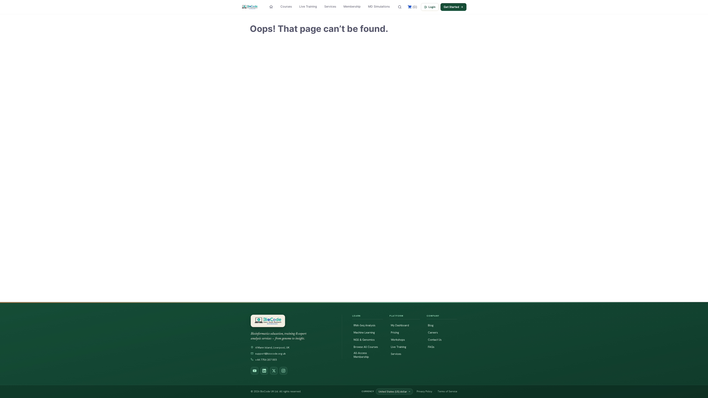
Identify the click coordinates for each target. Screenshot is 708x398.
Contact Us (435, 340)
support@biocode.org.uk (270, 353)
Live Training (308, 6)
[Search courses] (399, 7)
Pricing (395, 332)
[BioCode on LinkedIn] (264, 371)
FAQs (431, 347)
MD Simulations (379, 6)
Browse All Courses (366, 347)
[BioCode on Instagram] (283, 371)
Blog (430, 325)
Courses (286, 6)
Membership (352, 6)
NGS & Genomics (364, 340)
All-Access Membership (361, 355)
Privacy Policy (424, 391)
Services (330, 6)
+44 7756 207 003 (266, 359)
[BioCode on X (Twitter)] (274, 371)
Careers (433, 332)
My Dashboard (400, 325)
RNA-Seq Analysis (364, 325)
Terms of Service (447, 391)
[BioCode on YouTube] (254, 371)
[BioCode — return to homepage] (291, 321)
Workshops (398, 340)
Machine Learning (364, 332)
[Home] (271, 7)
